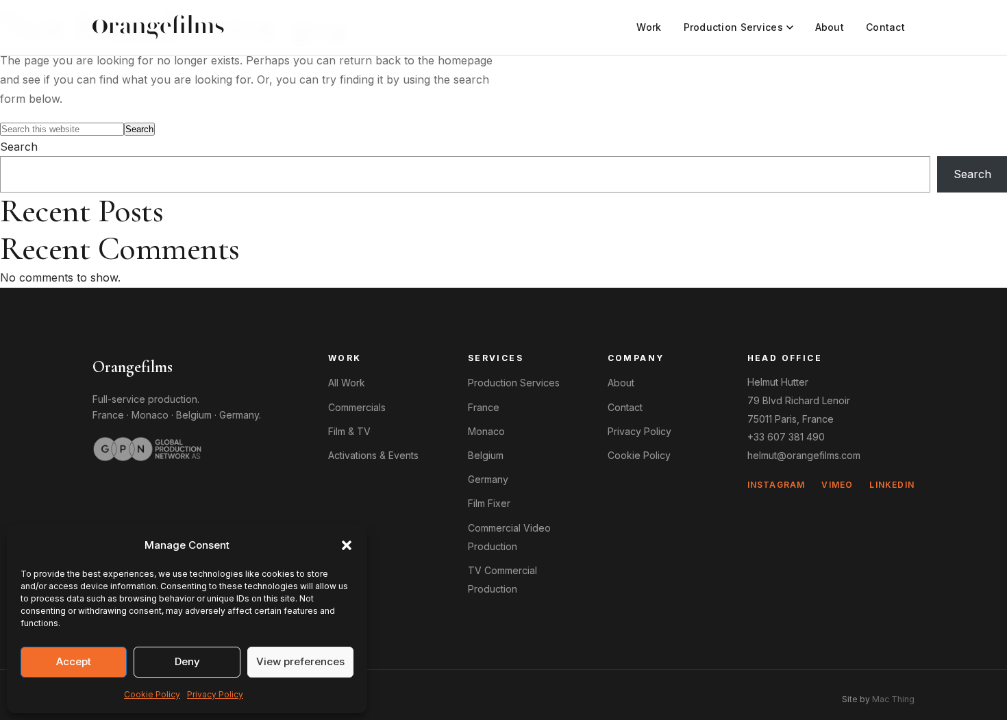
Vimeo (837, 485)
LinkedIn (892, 485)
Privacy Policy (215, 694)
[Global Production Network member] (147, 448)
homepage (465, 60)
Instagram (776, 485)
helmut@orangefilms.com (803, 455)
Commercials (357, 407)
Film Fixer (489, 503)
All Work (346, 382)
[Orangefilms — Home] (158, 27)
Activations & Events (373, 455)
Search (19, 146)
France (108, 415)
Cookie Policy (152, 694)
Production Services (733, 27)
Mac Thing (893, 699)
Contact (885, 27)
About (829, 27)
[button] (346, 545)
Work (648, 27)
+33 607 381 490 (786, 437)
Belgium (194, 415)
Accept (73, 661)
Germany (239, 415)
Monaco (150, 415)
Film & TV (349, 431)
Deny (187, 661)
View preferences (300, 661)
